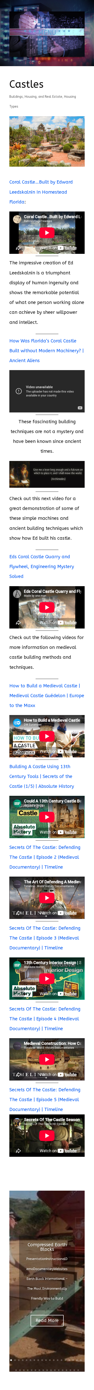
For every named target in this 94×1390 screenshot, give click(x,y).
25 (35, 1370)
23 (28, 1370)
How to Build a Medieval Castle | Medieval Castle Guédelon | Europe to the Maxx (46, 695)
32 (62, 1370)
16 (69, 1360)
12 (54, 1360)
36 (78, 1370)
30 (55, 1370)
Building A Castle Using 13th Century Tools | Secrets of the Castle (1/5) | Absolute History (41, 776)
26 (39, 1370)
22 (24, 1370)
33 (66, 1370)
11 (50, 1360)
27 (43, 1370)
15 (65, 1360)
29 (51, 1370)
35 (74, 1370)
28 (47, 1370)
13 (57, 1360)
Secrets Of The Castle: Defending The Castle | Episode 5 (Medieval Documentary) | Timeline (45, 1099)
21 (20, 1370)
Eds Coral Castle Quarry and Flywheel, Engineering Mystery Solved (41, 566)
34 (70, 1370)
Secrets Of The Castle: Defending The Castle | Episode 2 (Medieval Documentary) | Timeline (45, 857)
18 (77, 1360)
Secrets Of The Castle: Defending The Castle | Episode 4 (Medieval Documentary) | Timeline (45, 1018)
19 (81, 1360)
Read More (47, 1320)
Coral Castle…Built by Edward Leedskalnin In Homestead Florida (41, 191)
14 (61, 1360)
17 (73, 1360)
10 (46, 1360)
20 (16, 1370)
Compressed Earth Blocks (47, 1247)
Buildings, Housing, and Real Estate (35, 97)
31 (59, 1370)
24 (31, 1370)
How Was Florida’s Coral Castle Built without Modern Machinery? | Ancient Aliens (46, 350)
